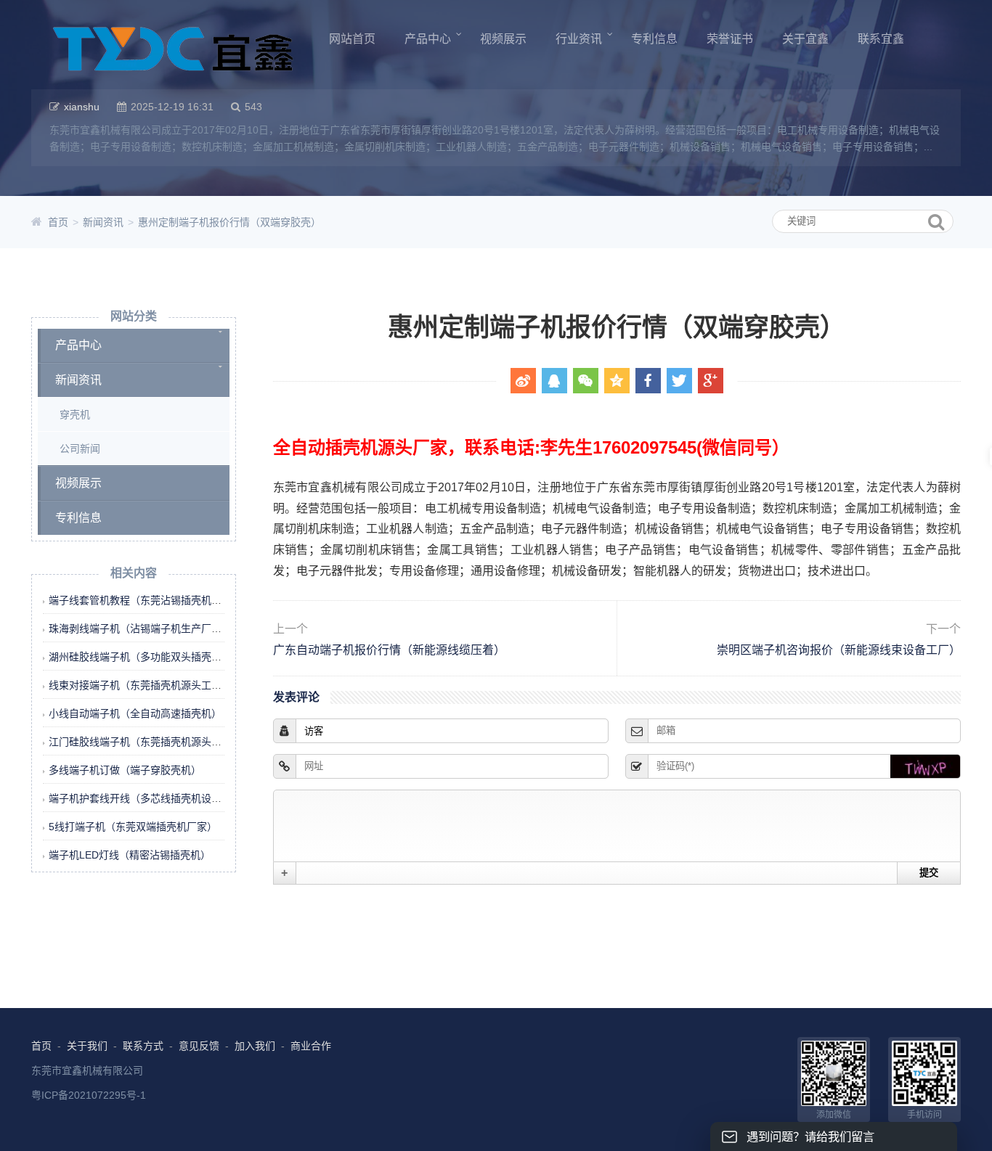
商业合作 (310, 1046)
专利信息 (654, 39)
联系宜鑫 (881, 39)
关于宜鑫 (805, 39)
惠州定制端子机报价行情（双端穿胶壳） (229, 222)
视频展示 (503, 39)
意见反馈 (199, 1046)
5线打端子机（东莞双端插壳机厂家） (133, 826)
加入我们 (255, 1046)
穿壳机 (75, 414)
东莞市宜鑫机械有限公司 (87, 1070)
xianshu (81, 106)
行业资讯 (579, 39)
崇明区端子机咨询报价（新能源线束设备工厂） (839, 639)
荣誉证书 (730, 39)
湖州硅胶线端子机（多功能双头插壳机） (140, 657)
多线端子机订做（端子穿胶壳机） (125, 770)
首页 (58, 222)
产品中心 (427, 39)
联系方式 (143, 1046)
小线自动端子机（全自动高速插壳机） (135, 713)
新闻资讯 (103, 222)
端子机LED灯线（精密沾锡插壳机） (130, 855)
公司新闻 (80, 448)
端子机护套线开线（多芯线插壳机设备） (140, 798)
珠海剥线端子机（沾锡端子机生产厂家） (140, 628)
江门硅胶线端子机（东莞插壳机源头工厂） (145, 741)
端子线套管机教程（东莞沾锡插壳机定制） (145, 600)
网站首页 (352, 39)
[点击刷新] (925, 766)
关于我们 (87, 1046)
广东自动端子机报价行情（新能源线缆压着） (389, 639)
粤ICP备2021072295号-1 (88, 1095)
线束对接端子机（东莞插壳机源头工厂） (140, 685)
